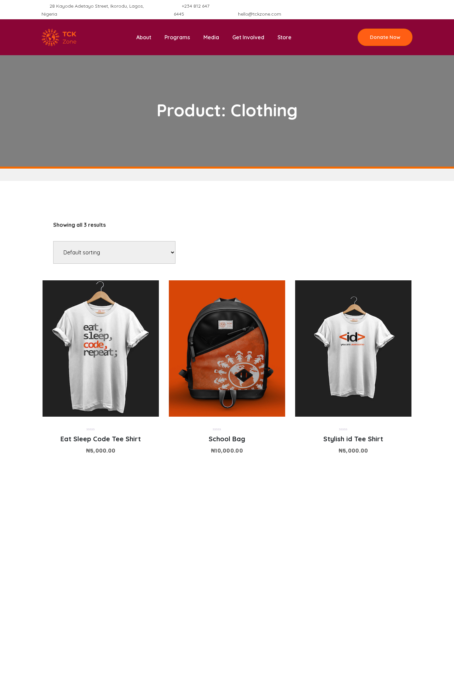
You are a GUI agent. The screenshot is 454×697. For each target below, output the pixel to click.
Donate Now (385, 37)
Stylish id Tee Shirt (353, 439)
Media (211, 37)
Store (284, 37)
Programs (177, 37)
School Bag (227, 439)
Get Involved (248, 37)
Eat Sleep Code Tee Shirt (100, 439)
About (143, 37)
